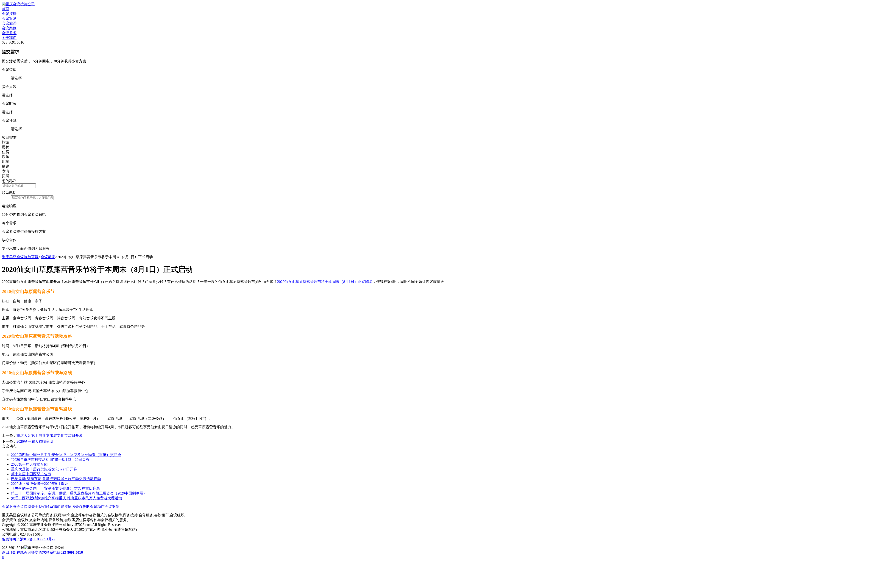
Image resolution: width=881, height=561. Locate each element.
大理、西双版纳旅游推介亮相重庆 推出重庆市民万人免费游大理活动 (66, 498)
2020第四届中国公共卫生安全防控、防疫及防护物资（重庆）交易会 (66, 455)
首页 (5, 9)
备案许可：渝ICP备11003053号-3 (28, 539)
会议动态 (48, 257)
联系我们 (53, 506)
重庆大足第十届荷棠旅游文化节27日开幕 (50, 435)
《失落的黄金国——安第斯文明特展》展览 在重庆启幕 (55, 488)
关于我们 (9, 38)
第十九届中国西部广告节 (31, 474)
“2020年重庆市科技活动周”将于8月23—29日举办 (50, 460)
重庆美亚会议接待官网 (20, 257)
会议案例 (9, 28)
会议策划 (9, 18)
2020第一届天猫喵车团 (35, 441)
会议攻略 (82, 506)
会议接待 (9, 14)
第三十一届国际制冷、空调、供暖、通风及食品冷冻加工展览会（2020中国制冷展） (79, 493)
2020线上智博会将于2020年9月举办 (39, 484)
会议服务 (9, 33)
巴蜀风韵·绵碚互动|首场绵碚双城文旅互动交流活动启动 (56, 479)
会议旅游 (9, 23)
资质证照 (68, 506)
